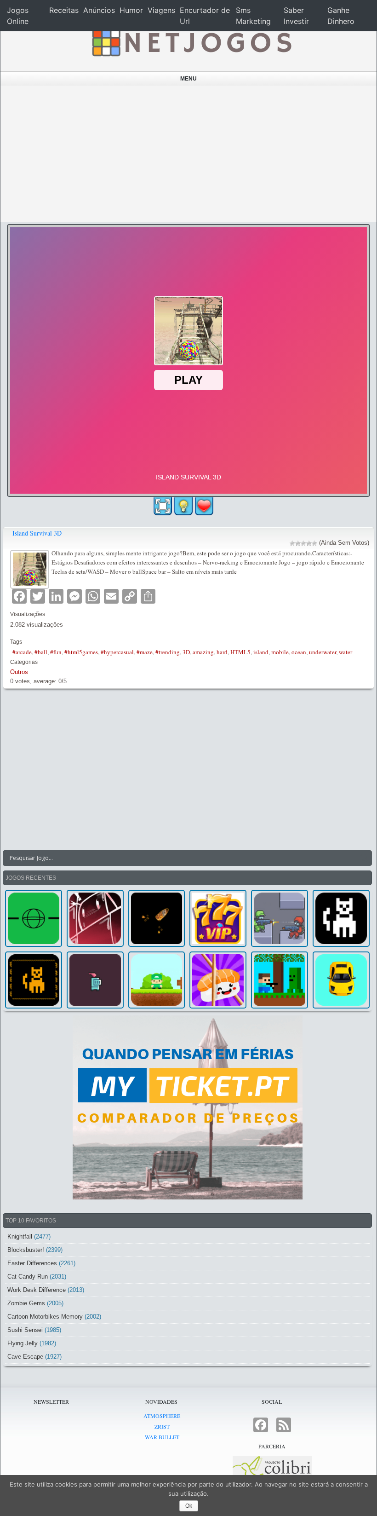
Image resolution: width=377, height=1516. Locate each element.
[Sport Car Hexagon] (341, 980)
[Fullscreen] (163, 506)
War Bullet (162, 1437)
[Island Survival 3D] (30, 568)
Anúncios (99, 10)
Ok (188, 1506)
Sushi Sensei (25, 1329)
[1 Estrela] (292, 543)
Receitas (64, 10)
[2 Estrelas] (298, 543)
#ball (40, 652)
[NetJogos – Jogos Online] (191, 41)
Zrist (162, 1426)
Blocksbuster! (25, 1249)
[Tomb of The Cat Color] (341, 918)
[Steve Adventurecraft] (279, 980)
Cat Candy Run (27, 1276)
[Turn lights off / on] (183, 506)
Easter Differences (32, 1263)
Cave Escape (25, 1356)
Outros (19, 672)
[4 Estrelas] (309, 543)
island (260, 652)
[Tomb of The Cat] (33, 980)
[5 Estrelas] (314, 543)
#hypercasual (117, 652)
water (345, 652)
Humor (131, 10)
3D (186, 652)
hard (222, 652)
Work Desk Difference (36, 1289)
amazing (203, 652)
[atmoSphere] (33, 918)
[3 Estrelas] (303, 543)
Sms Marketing (253, 16)
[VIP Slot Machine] (217, 918)
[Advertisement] (188, 153)
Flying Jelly (22, 1343)
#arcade (22, 652)
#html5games (81, 652)
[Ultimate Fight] (279, 918)
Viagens (161, 10)
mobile (280, 652)
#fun (56, 652)
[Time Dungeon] (95, 980)
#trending (167, 652)
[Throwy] (156, 980)
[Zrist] (95, 918)
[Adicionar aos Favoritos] (204, 505)
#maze (145, 652)
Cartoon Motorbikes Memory (45, 1316)
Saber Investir (296, 16)
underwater (322, 652)
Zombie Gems (26, 1303)
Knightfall (19, 1236)
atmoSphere (161, 1415)
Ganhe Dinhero (340, 16)
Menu (188, 78)
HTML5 (240, 652)
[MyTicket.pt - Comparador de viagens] (187, 1107)
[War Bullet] (156, 918)
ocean (298, 652)
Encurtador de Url (205, 16)
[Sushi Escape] (217, 980)
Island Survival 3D (37, 533)
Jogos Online (18, 16)
